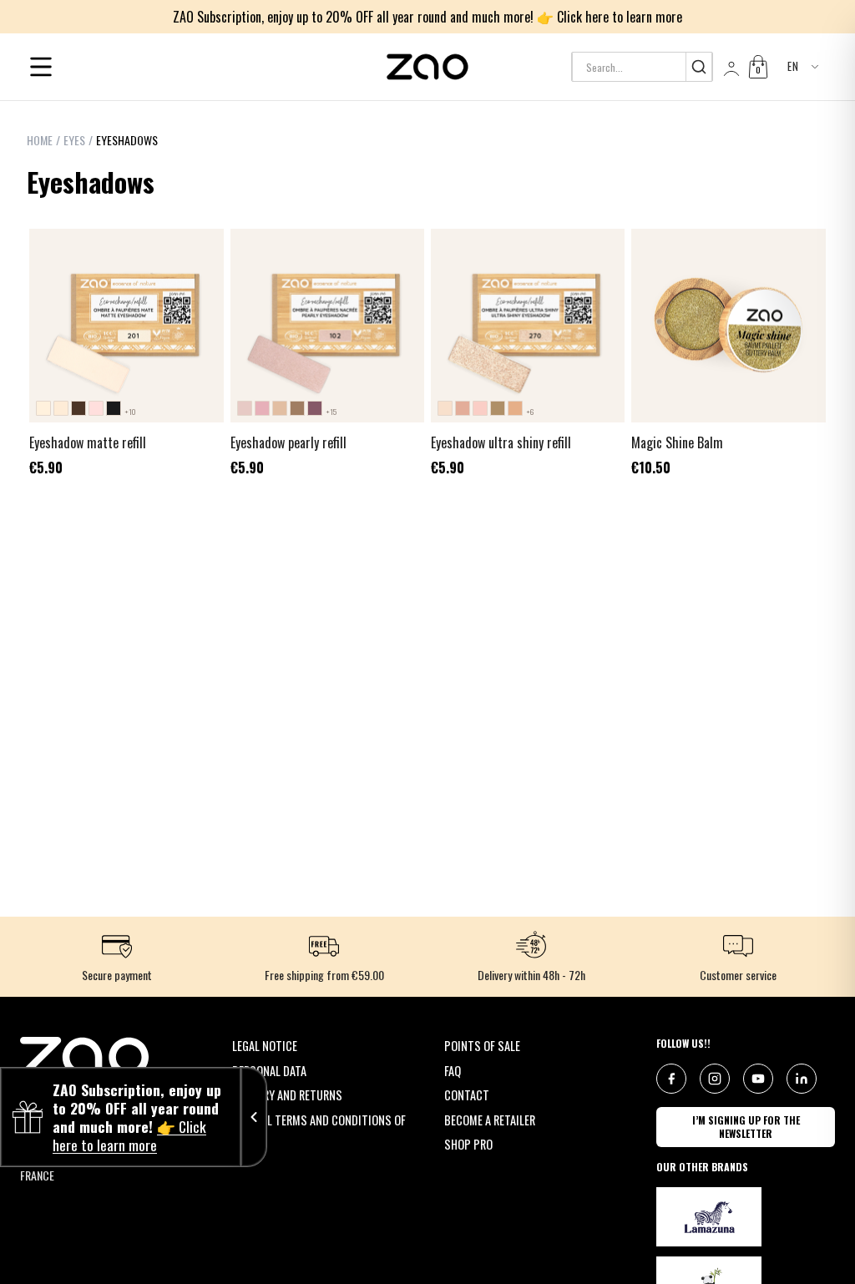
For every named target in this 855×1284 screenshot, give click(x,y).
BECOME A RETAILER (489, 1120)
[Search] (698, 67)
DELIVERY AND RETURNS (287, 1095)
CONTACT (466, 1095)
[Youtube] (758, 1079)
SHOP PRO (468, 1144)
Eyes (74, 140)
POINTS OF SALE (482, 1045)
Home (40, 140)
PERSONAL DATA (269, 1070)
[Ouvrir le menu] (41, 67)
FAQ (452, 1070)
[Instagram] (715, 1079)
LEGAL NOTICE (264, 1045)
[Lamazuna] (708, 1216)
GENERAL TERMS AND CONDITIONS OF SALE (319, 1129)
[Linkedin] (802, 1079)
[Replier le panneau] (253, 1117)
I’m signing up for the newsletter (746, 1126)
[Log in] (730, 67)
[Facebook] (671, 1079)
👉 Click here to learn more (609, 17)
